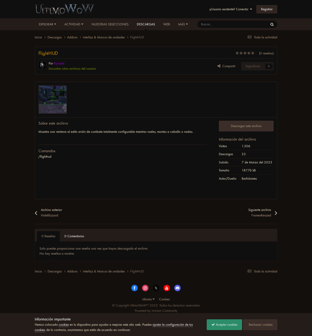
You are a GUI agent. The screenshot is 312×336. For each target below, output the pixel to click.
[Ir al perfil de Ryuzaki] (42, 65)
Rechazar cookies (260, 325)
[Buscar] (272, 24)
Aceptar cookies (226, 325)
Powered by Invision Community (156, 311)
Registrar (266, 9)
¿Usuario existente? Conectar (229, 9)
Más (181, 24)
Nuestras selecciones (110, 24)
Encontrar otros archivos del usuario (72, 69)
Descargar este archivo (246, 126)
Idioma (147, 299)
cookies (64, 325)
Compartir (227, 66)
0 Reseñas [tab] (48, 236)
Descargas (146, 24)
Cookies (164, 299)
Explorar (46, 24)
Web (166, 24)
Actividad (72, 24)
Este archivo (254, 24)
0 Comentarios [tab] (74, 236)
